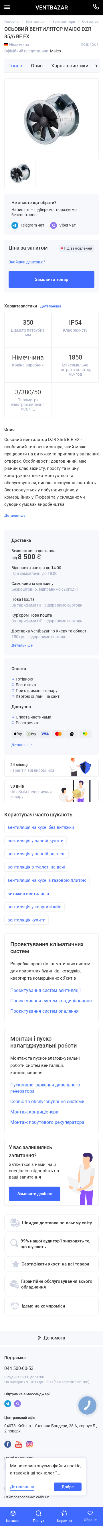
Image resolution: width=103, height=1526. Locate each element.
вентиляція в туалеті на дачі (36, 867)
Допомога (53, 1338)
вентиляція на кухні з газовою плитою (46, 880)
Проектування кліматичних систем (47, 948)
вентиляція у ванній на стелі (36, 853)
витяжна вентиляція (28, 893)
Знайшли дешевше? (27, 262)
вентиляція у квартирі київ (34, 906)
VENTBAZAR (51, 7)
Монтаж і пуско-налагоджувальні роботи (43, 1042)
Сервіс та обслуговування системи (47, 1101)
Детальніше (22, 645)
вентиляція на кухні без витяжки (40, 827)
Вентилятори (63, 21)
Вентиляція (35, 21)
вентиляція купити (26, 920)
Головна (11, 21)
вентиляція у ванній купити (35, 840)
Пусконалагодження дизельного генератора (45, 1088)
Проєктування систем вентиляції (45, 990)
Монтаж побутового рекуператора (47, 1122)
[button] (96, 66)
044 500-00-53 (18, 1368)
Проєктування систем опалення (44, 1011)
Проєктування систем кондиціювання (51, 1001)
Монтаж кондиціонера (34, 1112)
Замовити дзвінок (34, 1193)
